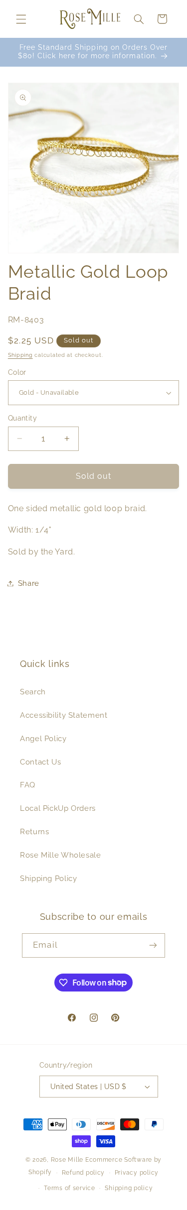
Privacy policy (137, 1172)
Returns (34, 831)
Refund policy (83, 1172)
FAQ (27, 784)
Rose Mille (67, 1159)
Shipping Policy (48, 878)
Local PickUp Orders (58, 808)
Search (33, 691)
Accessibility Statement (64, 715)
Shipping (20, 355)
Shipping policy (129, 1188)
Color (17, 372)
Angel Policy (43, 738)
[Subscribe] (152, 945)
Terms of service (69, 1188)
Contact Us (40, 762)
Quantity (22, 418)
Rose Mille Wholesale (60, 855)
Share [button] (28, 583)
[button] (20, 18)
